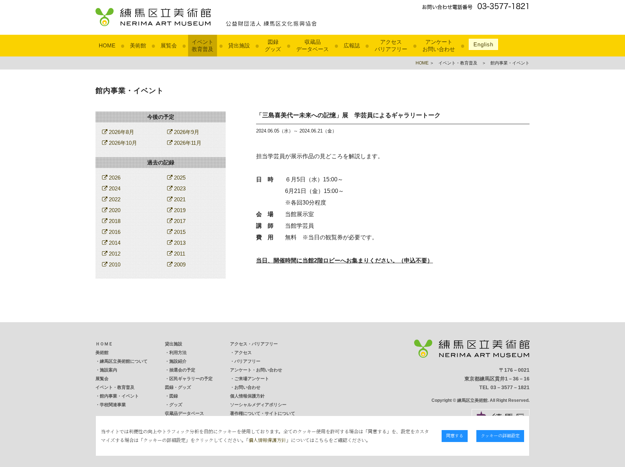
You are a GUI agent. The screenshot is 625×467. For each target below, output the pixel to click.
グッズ (175, 404)
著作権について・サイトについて (262, 413)
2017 (179, 221)
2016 (113, 232)
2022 (113, 199)
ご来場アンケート (251, 378)
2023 (179, 188)
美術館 (138, 45)
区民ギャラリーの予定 (191, 378)
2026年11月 (187, 143)
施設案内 (108, 370)
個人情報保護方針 (247, 396)
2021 (179, 199)
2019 (179, 210)
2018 (113, 221)
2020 (113, 210)
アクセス (243, 352)
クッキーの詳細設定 (500, 435)
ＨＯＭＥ (104, 343)
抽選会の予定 (182, 370)
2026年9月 (186, 132)
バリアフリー (247, 361)
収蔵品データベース (184, 413)
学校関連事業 (113, 404)
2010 (113, 264)
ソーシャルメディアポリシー (258, 404)
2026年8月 (120, 132)
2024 (113, 188)
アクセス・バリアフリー (254, 343)
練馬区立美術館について (124, 361)
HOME (107, 45)
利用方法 (178, 352)
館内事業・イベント (119, 396)
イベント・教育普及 (115, 387)
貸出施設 (239, 45)
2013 (179, 243)
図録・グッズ (178, 387)
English (483, 44)
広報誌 (352, 45)
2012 (113, 254)
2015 (179, 232)
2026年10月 (122, 143)
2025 (179, 177)
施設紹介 (178, 361)
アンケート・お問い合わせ (256, 370)
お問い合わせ (247, 387)
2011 (179, 254)
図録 (173, 396)
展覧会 (169, 45)
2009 (179, 264)
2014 (113, 243)
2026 (113, 177)
